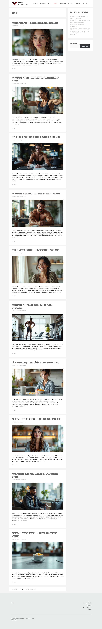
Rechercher (73, 43)
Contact (13, 618)
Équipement (63, 3)
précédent (15, 589)
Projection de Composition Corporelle (42, 3)
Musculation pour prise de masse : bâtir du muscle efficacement (32, 306)
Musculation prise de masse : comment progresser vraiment (36, 193)
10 (28, 589)
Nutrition (70, 3)
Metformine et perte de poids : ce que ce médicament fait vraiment (34, 535)
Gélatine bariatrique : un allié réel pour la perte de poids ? (35, 362)
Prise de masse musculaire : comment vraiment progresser (35, 250)
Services (84, 3)
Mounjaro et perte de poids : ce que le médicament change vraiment (35, 475)
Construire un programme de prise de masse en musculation (36, 137)
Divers (89, 602)
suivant (32, 589)
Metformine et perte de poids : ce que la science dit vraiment (36, 419)
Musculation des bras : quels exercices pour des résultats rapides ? (35, 79)
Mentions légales (19, 618)
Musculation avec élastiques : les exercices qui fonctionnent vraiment (79, 32)
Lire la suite (41, 65)
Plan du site (28, 618)
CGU (32, 618)
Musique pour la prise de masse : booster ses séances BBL (35, 23)
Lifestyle (77, 3)
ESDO (20, 3)
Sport (55, 3)
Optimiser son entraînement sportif (80, 28)
